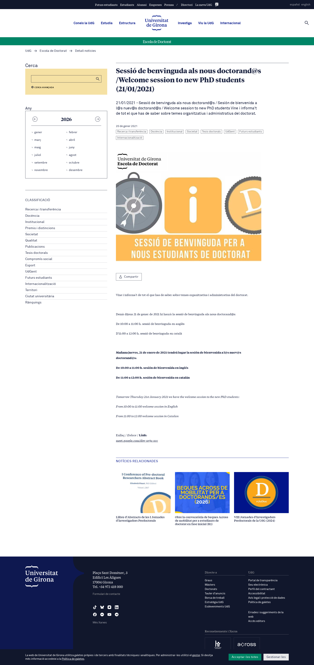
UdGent (31, 271)
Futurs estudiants (106, 4)
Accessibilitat (256, 593)
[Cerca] (306, 22)
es (295, 4)
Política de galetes (259, 602)
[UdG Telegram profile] (116, 614)
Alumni (142, 4)
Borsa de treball (214, 598)
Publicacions (35, 246)
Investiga (185, 23)
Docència (32, 215)
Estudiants (127, 4)
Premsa (169, 4)
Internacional (230, 23)
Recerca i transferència (43, 209)
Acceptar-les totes (245, 657)
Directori (187, 4)
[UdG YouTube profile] (109, 614)
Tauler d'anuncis (215, 593)
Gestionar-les (276, 657)
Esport (30, 265)
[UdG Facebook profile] (95, 614)
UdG (28, 51)
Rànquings (33, 302)
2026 (66, 119)
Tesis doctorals (36, 253)
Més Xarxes (100, 622)
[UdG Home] (156, 23)
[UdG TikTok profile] (95, 607)
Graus (208, 580)
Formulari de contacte (106, 594)
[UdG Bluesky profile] (102, 607)
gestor (196, 655)
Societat (31, 234)
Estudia (106, 23)
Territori (31, 290)
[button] (97, 78)
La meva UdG (203, 4)
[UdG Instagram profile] (109, 607)
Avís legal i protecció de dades (266, 598)
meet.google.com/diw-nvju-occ (137, 440)
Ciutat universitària (39, 296)
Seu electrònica (258, 584)
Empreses (155, 4)
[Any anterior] (35, 119)
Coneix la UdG (84, 23)
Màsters (210, 584)
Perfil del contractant (261, 589)
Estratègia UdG (214, 602)
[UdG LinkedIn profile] (116, 607)
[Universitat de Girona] (41, 577)
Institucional (34, 222)
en (305, 4)
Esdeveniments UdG (217, 606)
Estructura (127, 23)
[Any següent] (97, 119)
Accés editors (256, 621)
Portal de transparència (262, 580)
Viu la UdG (206, 23)
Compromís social (38, 259)
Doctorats (211, 589)
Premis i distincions (40, 228)
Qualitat (31, 240)
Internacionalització (40, 284)
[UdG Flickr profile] (102, 614)
